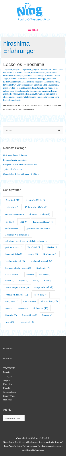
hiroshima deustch (22, 72)
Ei (10, 221)
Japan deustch (9, 87)
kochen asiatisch (15, 260)
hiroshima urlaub (25, 84)
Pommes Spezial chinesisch (15, 160)
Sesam (9, 308)
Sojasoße (11, 315)
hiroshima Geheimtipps (34, 75)
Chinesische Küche (36, 207)
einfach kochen (13, 228)
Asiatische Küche (35, 200)
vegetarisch (26, 321)
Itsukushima (53, 84)
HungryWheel (9, 395)
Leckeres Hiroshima (23, 64)
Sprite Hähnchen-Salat (13, 169)
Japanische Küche (49, 91)
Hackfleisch (34, 247)
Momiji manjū (50, 93)
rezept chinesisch (17, 294)
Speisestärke (29, 315)
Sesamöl (23, 308)
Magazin (17, 69)
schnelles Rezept (49, 301)
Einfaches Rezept (43, 221)
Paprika (23, 280)
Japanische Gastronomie (30, 91)
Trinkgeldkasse (9, 392)
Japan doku (20, 87)
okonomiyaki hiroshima (26, 96)
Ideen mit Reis (13, 253)
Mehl (30, 274)
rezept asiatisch (43, 287)
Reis (47, 280)
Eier (23, 221)
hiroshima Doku (38, 72)
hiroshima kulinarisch (18, 78)
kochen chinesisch (41, 261)
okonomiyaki (9, 96)
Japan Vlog (14, 91)
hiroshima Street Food (35, 81)
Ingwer (33, 253)
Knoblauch (50, 253)
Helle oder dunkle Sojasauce (15, 155)
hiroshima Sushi (52, 81)
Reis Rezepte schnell (17, 287)
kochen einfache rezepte (18, 267)
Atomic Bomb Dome (48, 69)
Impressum (8, 348)
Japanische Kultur (10, 93)
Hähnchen (51, 247)
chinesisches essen (14, 214)
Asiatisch (13, 200)
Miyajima (39, 93)
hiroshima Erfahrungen (13, 75)
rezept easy (40, 294)
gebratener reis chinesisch (17, 234)
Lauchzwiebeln (13, 274)
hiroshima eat (52, 72)
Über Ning (7, 384)
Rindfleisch (29, 301)
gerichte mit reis (13, 247)
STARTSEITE (9, 368)
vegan (9, 321)
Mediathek (7, 399)
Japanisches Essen (26, 93)
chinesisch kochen (39, 214)
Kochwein (43, 267)
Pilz (36, 280)
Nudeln (9, 280)
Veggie (9, 376)
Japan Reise (31, 87)
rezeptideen (11, 301)
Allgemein (7, 69)
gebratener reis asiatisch (38, 228)
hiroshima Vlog (40, 84)
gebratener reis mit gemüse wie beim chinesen (26, 240)
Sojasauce (40, 308)
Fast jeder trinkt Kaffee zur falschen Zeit (20, 164)
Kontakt (6, 388)
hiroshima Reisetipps (37, 78)
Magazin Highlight (29, 69)
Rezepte (6, 372)
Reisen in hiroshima (45, 96)
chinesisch (12, 207)
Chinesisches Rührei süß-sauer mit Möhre (21, 174)
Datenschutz (8, 358)
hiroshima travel (10, 84)
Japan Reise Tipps (44, 87)
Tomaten (47, 315)
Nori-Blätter (45, 274)
